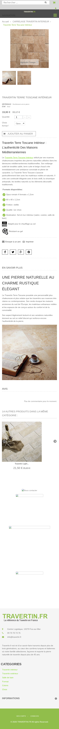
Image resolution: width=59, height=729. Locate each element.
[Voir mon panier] (54, 3)
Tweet (13, 252)
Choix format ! (5, 124)
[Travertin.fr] (29, 11)
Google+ (21, 252)
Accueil (5, 21)
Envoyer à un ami (13, 242)
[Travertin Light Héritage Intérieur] (22, 442)
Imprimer (30, 242)
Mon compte (56, 8)
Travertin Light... (22, 464)
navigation (8, 15)
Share (5, 252)
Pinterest (29, 252)
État (4, 106)
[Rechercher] (47, 3)
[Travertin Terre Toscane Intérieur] (9, 78)
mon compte (21, 716)
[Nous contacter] (29, 490)
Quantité (5, 117)
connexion (34, 716)
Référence (6, 104)
